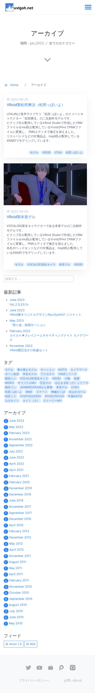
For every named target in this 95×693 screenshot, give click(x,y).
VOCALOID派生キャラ (41, 264)
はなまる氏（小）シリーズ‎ (71, 383)
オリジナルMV (27, 383)
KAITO (62, 369)
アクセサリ (47, 374)
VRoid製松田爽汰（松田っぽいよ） (36, 104)
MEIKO (9, 383)
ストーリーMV (52, 400)
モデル (34, 152)
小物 (67, 378)
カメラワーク (79, 369)
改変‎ (77, 378)
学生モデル (30, 374)
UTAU (58, 152)
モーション (47, 369)
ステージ (41, 392)
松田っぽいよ (74, 152)
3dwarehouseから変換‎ (36, 387)
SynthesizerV (30, 396)
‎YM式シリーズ (67, 374)
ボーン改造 (12, 374)
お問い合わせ (73, 680)
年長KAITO (75, 396)
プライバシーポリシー (34, 680)
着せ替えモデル (27, 369)
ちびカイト (12, 400)
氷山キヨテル (77, 392)
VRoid (46, 152)
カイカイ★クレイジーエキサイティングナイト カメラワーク (49, 335)
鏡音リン (10, 387)
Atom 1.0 (15, 644)
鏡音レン (10, 378)
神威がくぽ (58, 392)
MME (29, 392)
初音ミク (10, 396)
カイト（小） (31, 400)
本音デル (64, 264)
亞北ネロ (45, 383)
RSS (32, 644)
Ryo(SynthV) (54, 396)
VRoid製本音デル (21, 216)
